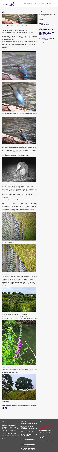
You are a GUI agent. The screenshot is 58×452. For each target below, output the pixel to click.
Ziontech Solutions (51, 440)
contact (42, 3)
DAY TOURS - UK (30, 3)
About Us (4, 421)
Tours (25, 3)
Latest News (41, 19)
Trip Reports (37, 3)
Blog (47, 3)
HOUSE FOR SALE (52, 3)
